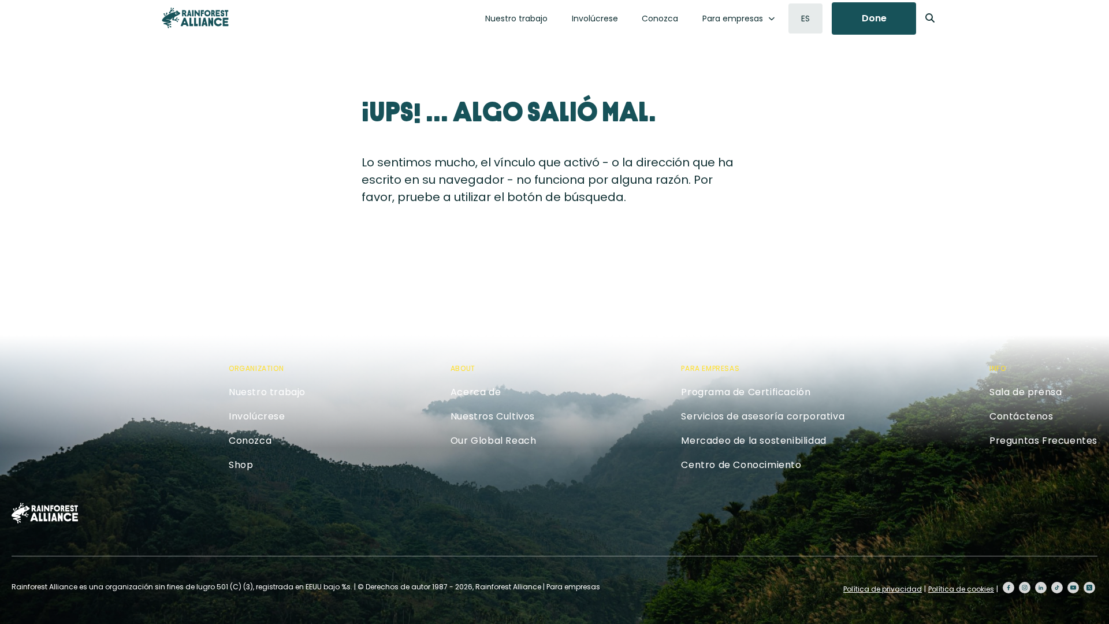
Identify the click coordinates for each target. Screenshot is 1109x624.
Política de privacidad (882, 589)
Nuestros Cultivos (493, 416)
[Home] (195, 18)
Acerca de (476, 392)
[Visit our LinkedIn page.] (1041, 587)
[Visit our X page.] (1089, 587)
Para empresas (732, 18)
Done (874, 18)
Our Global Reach (494, 440)
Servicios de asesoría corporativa (762, 416)
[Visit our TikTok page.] (1057, 587)
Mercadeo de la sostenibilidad (753, 440)
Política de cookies (961, 589)
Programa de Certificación (745, 392)
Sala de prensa (1025, 392)
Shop (241, 464)
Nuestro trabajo (516, 18)
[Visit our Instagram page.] (1024, 587)
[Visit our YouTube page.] (1073, 587)
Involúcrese (595, 18)
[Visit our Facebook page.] (1008, 587)
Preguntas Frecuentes (1043, 440)
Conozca (660, 18)
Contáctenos (1021, 416)
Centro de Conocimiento (741, 464)
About (463, 368)
